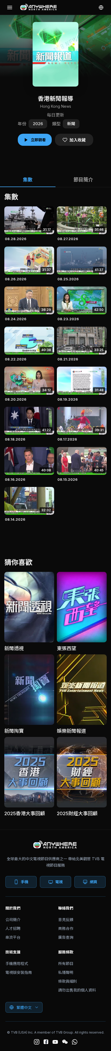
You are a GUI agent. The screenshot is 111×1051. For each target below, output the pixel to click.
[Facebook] (46, 1041)
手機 (24, 881)
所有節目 (65, 963)
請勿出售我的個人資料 (77, 990)
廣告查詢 (65, 937)
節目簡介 (83, 179)
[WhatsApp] (74, 1042)
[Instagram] (36, 1042)
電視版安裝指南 (18, 972)
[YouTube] (55, 1042)
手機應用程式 (16, 963)
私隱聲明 (65, 972)
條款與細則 (67, 981)
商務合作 (65, 928)
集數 (28, 179)
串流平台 (12, 937)
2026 (38, 123)
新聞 (71, 123)
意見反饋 (65, 919)
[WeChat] (65, 1042)
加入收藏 (78, 140)
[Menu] (9, 7)
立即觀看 (38, 139)
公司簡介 (12, 919)
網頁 (93, 881)
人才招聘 (12, 928)
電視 (59, 881)
